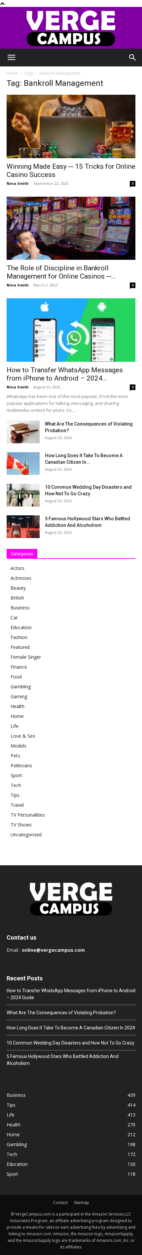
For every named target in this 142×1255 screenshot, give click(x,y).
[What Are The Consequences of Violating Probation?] (23, 432)
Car (14, 617)
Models (18, 746)
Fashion (19, 637)
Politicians (21, 765)
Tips (15, 795)
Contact (60, 1202)
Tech (16, 785)
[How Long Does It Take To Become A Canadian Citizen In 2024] (23, 463)
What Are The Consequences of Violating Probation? (61, 1012)
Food (16, 677)
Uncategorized (26, 834)
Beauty (18, 588)
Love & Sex (23, 736)
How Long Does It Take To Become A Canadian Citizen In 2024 (71, 1027)
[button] (11, 57)
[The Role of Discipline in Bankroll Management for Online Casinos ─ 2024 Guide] (71, 228)
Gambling (21, 686)
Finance (19, 667)
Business (20, 607)
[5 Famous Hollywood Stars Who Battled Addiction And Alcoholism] (23, 526)
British (17, 598)
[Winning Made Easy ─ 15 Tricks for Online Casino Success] (71, 126)
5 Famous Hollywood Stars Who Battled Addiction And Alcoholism (63, 1060)
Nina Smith (18, 183)
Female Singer (26, 657)
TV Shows (21, 825)
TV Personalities (28, 815)
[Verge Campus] (71, 28)
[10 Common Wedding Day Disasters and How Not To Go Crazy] (23, 495)
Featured (20, 647)
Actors (17, 568)
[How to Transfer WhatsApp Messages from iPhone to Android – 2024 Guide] (71, 330)
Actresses (21, 578)
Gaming (19, 696)
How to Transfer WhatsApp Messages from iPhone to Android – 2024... (65, 374)
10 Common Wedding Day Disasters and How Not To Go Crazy (70, 1043)
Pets (15, 755)
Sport (16, 775)
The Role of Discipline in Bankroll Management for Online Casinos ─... (61, 272)
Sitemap (81, 1202)
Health (17, 706)
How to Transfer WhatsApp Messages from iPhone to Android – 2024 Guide (71, 994)
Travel (17, 805)
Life (14, 726)
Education (21, 627)
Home (12, 73)
